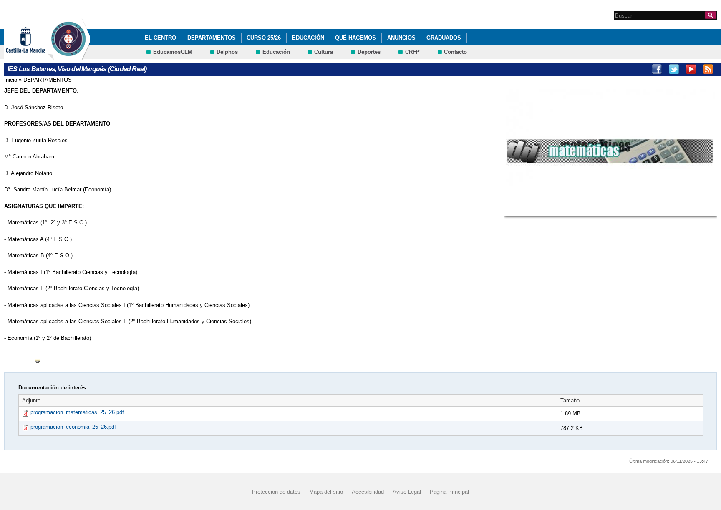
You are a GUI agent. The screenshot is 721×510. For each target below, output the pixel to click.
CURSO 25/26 (264, 38)
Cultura (323, 52)
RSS (708, 69)
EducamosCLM (172, 52)
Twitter (674, 69)
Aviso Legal (407, 491)
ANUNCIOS (401, 38)
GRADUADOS (443, 38)
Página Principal (449, 491)
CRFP (412, 52)
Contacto (455, 52)
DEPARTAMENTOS (211, 38)
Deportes (369, 52)
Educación (308, 38)
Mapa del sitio (326, 491)
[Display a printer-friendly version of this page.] (37, 360)
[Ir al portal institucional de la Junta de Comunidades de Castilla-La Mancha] (36, 56)
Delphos (227, 52)
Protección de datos (276, 491)
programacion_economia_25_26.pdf (73, 427)
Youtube (691, 69)
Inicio (10, 80)
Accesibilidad (368, 491)
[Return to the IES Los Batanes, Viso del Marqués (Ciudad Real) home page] (69, 56)
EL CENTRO (160, 38)
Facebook (657, 69)
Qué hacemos (355, 38)
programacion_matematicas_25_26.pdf (77, 412)
